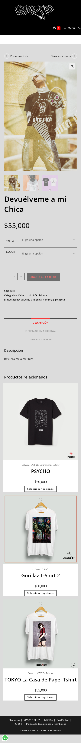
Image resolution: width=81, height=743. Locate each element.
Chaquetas (14, 720)
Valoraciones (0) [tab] (40, 339)
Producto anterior (19, 56)
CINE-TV (34, 464)
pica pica (60, 299)
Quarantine (45, 464)
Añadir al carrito (43, 277)
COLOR (10, 252)
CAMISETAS (63, 720)
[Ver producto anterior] (6, 56)
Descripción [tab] (40, 322)
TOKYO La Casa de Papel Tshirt (41, 679)
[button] (72, 66)
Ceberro (22, 295)
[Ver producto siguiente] (74, 56)
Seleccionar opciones (40, 488)
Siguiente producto (61, 56)
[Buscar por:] (78, 28)
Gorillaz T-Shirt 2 (40, 575)
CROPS (18, 723)
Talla (10, 241)
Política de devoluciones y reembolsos (46, 723)
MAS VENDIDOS (32, 720)
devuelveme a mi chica (29, 299)
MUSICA (32, 295)
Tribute (43, 295)
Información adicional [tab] (40, 331)
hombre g (48, 299)
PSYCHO (40, 471)
